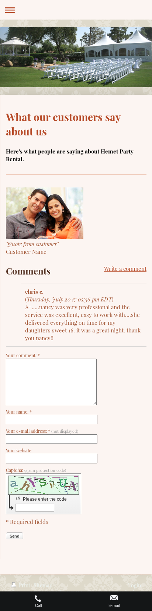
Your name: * (19, 412)
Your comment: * (23, 355)
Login (134, 585)
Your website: (19, 450)
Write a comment (125, 268)
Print (24, 585)
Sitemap (43, 585)
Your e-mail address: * (42, 431)
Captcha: (36, 470)
